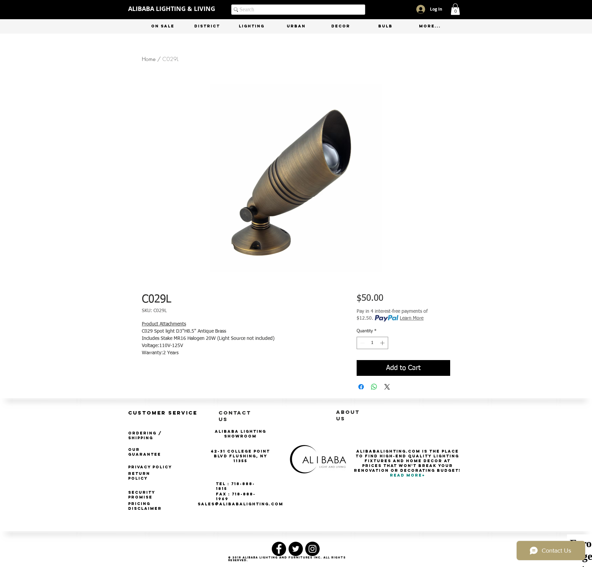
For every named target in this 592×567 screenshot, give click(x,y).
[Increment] (383, 343)
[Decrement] (362, 343)
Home (149, 59)
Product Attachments (164, 324)
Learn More (411, 318)
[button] (455, 9)
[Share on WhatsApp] (374, 387)
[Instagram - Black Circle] (312, 549)
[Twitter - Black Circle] (295, 549)
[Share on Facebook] (361, 387)
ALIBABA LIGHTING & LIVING (171, 8)
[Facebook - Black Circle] (279, 549)
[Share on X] (387, 387)
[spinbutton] (372, 343)
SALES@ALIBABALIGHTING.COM (240, 504)
